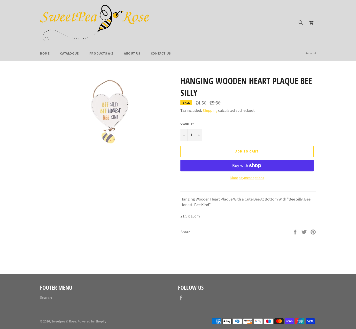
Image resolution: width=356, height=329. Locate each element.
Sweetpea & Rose (63, 321)
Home (45, 53)
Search (46, 297)
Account (310, 53)
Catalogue (69, 53)
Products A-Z (101, 53)
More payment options (247, 177)
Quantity (187, 123)
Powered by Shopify (91, 321)
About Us (132, 53)
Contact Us (161, 53)
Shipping (210, 110)
